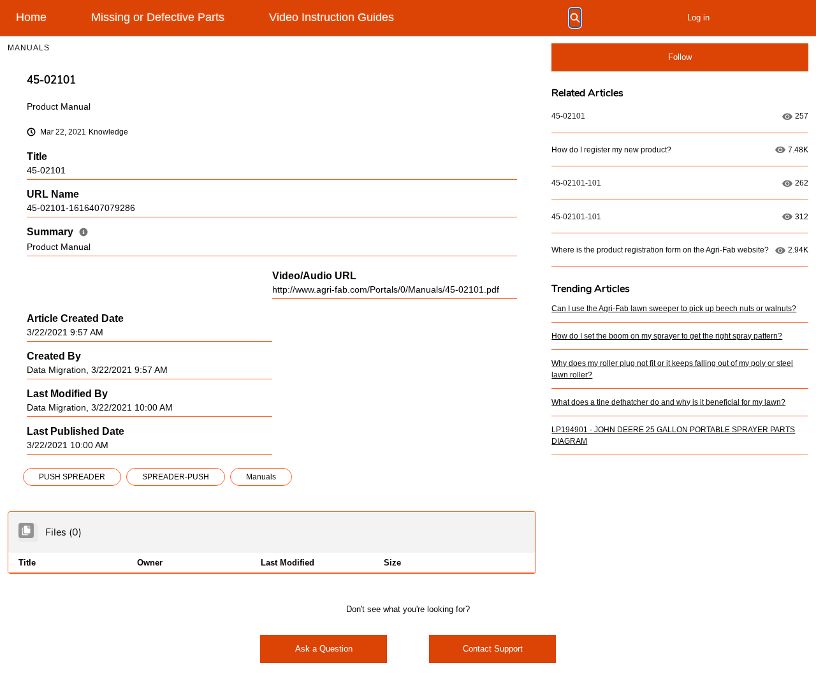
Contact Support (493, 648)
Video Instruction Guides (331, 17)
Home (31, 17)
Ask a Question (324, 648)
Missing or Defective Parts (157, 17)
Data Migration (56, 370)
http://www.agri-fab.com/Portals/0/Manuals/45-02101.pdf (385, 290)
